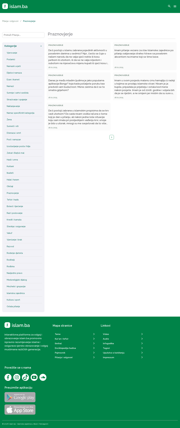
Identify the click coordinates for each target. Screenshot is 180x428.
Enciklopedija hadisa (65, 348)
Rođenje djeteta (15, 253)
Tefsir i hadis (13, 200)
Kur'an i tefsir (61, 339)
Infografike (108, 343)
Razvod (10, 246)
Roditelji (11, 260)
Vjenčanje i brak (14, 240)
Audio (106, 339)
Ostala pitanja (13, 306)
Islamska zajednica (16, 293)
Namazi (10, 86)
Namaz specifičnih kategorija (20, 113)
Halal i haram (13, 180)
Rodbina (10, 266)
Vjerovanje (12, 53)
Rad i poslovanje (14, 213)
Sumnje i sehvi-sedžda (17, 93)
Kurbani (10, 166)
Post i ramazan (14, 140)
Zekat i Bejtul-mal (15, 153)
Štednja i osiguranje (16, 226)
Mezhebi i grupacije (16, 286)
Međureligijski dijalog (17, 280)
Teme (57, 334)
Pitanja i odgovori (10, 21)
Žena (9, 120)
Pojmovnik (60, 353)
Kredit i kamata (14, 220)
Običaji (10, 186)
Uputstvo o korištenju (113, 353)
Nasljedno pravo (14, 273)
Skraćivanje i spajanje (17, 100)
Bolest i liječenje (15, 206)
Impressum (108, 357)
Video (106, 334)
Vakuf (9, 233)
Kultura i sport (13, 300)
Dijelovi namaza (14, 73)
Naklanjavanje (13, 106)
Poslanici (11, 59)
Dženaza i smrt (14, 133)
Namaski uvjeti (14, 66)
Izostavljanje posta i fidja (18, 146)
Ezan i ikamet (13, 80)
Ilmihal (58, 343)
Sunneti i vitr (13, 126)
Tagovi (106, 348)
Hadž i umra (12, 160)
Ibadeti (10, 173)
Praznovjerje (13, 193)
